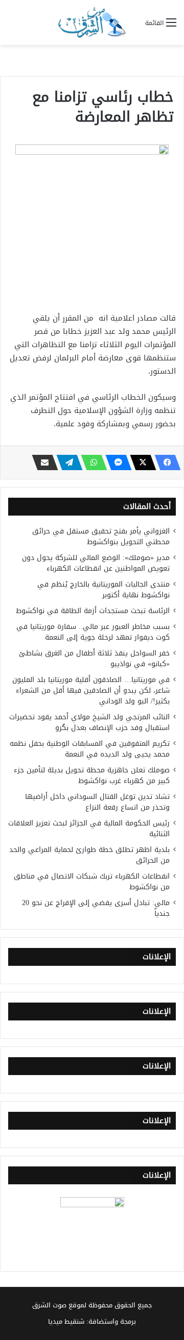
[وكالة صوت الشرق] (92, 22)
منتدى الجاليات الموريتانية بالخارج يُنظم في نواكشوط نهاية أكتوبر (103, 589)
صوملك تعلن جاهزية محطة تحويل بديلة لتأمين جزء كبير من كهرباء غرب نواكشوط (92, 775)
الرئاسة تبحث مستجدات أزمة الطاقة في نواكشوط (93, 610)
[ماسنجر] (115, 462)
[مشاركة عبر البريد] (42, 462)
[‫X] (140, 462)
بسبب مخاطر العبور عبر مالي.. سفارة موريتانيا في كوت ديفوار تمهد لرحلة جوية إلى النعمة (93, 632)
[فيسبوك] (164, 462)
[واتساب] (91, 462)
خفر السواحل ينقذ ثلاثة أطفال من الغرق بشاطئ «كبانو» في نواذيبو (94, 658)
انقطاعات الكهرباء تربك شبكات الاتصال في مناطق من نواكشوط (92, 881)
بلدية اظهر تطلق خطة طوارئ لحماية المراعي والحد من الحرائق (89, 855)
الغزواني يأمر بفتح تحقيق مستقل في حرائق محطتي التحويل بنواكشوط (101, 536)
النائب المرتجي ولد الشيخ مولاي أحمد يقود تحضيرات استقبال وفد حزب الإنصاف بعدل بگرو (89, 722)
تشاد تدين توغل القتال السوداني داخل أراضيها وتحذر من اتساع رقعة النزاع (97, 802)
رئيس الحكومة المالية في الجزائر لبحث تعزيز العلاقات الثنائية (89, 828)
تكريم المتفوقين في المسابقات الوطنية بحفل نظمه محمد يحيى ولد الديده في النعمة (90, 749)
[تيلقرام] (66, 462)
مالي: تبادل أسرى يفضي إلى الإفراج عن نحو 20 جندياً (96, 908)
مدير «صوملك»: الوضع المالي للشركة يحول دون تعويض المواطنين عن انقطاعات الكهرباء (96, 563)
